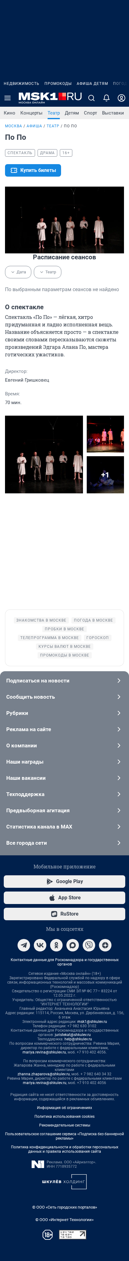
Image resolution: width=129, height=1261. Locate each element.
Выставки (113, 113)
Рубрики (17, 713)
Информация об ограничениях (64, 1108)
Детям (72, 113)
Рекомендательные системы (64, 1125)
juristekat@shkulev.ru (73, 1035)
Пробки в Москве (64, 629)
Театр (54, 113)
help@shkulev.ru (78, 1039)
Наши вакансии (26, 778)
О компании (21, 745)
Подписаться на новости (38, 680)
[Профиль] (121, 98)
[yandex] (105, 945)
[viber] (89, 945)
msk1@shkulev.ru (92, 1021)
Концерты (31, 113)
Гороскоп (97, 638)
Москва (13, 126)
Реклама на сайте (28, 729)
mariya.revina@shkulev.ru (44, 1052)
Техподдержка (25, 794)
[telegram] (24, 945)
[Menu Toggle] (7, 98)
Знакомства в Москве (41, 620)
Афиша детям (92, 83)
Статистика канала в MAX (39, 827)
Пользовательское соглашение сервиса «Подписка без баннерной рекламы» (64, 1136)
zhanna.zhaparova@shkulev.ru (44, 1074)
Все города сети (26, 843)
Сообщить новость (30, 697)
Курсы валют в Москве (65, 646)
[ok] (56, 945)
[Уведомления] (106, 98)
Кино (9, 113)
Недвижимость (21, 83)
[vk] (40, 945)
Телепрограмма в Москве (49, 638)
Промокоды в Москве (64, 655)
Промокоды (58, 83)
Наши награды (25, 762)
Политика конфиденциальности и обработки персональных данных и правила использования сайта (64, 1149)
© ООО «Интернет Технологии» (64, 1219)
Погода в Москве (93, 620)
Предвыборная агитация (38, 810)
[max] (72, 945)
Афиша (34, 126)
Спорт (90, 113)
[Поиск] (91, 98)
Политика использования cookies (64, 1116)
